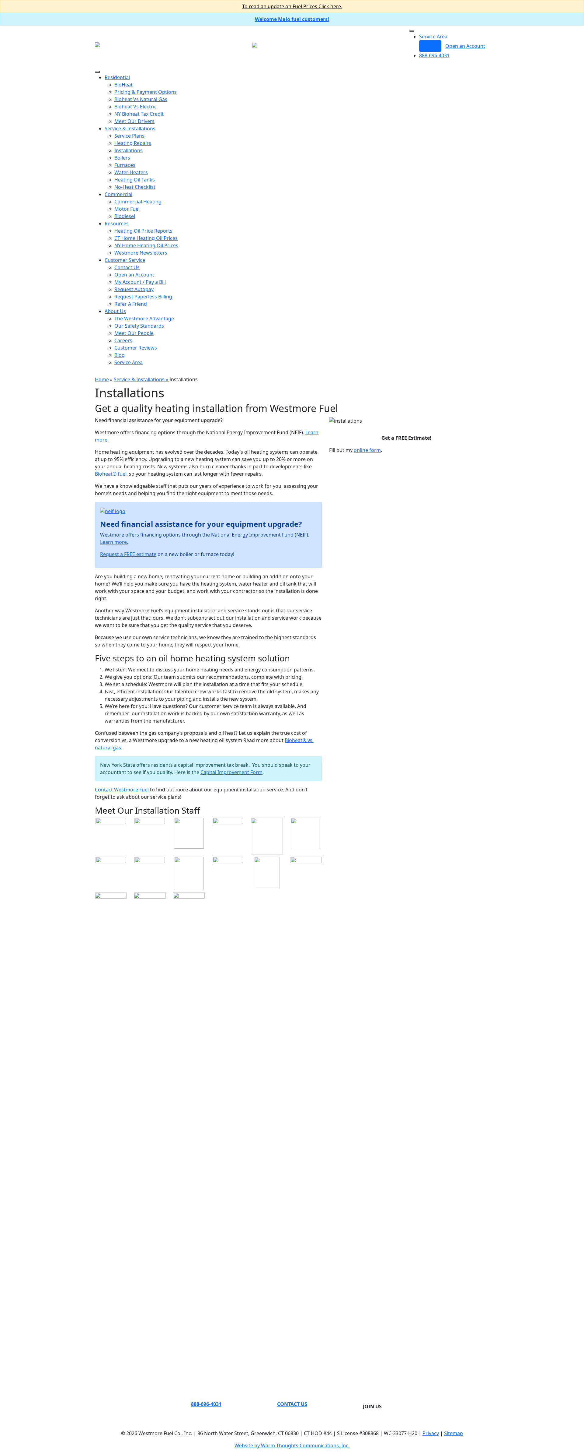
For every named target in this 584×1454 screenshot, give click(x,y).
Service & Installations (130, 128)
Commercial (118, 194)
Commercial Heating (138, 201)
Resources (117, 223)
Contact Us (127, 267)
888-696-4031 (434, 55)
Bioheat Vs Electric (135, 106)
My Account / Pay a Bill (140, 282)
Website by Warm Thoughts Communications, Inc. (292, 1445)
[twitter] (365, 1399)
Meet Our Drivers (134, 121)
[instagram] (374, 1399)
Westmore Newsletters (140, 252)
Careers (123, 340)
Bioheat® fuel (111, 473)
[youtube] (379, 1399)
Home (102, 379)
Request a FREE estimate (128, 554)
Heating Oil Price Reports (143, 230)
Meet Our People (134, 333)
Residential (117, 77)
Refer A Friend (130, 304)
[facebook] (369, 1399)
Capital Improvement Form (231, 772)
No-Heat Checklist (134, 187)
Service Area (433, 36)
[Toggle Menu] (411, 31)
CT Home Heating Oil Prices (146, 238)
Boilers (122, 157)
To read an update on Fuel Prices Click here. (292, 6)
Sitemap (453, 1433)
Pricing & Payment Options (145, 92)
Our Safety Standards (139, 325)
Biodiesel (124, 216)
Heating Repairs (132, 143)
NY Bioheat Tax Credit (139, 114)
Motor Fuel (127, 209)
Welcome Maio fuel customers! (292, 19)
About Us (115, 311)
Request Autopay (134, 289)
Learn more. (114, 542)
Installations (128, 150)
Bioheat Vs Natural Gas (140, 99)
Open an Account (465, 46)
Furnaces (124, 165)
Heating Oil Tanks (134, 179)
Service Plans (129, 135)
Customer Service (125, 260)
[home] (97, 44)
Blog (119, 355)
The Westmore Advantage (144, 318)
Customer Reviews (135, 347)
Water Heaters (131, 172)
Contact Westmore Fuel (122, 789)
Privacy (430, 1433)
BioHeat (123, 84)
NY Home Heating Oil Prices (146, 245)
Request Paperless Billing (143, 296)
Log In (430, 46)
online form (367, 450)
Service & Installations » (141, 379)
